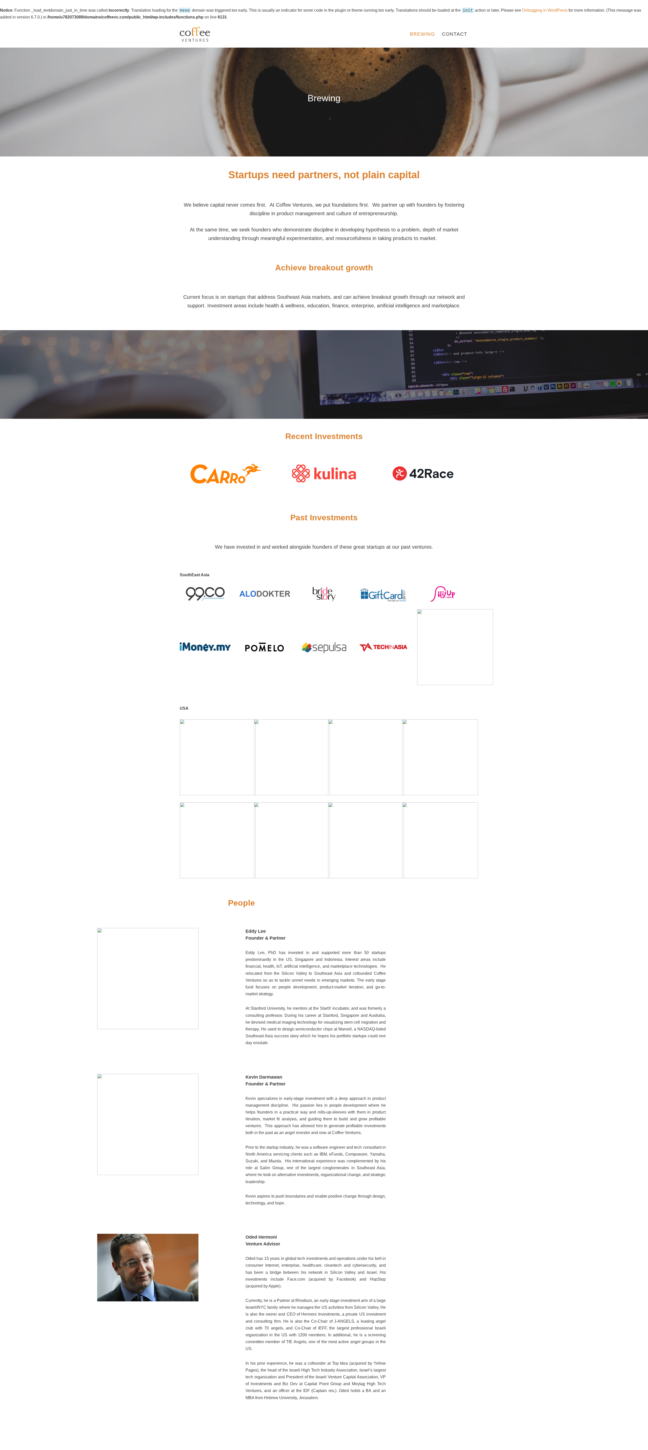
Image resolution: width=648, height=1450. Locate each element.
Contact (454, 34)
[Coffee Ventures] (195, 34)
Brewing (422, 34)
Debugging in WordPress (545, 10)
